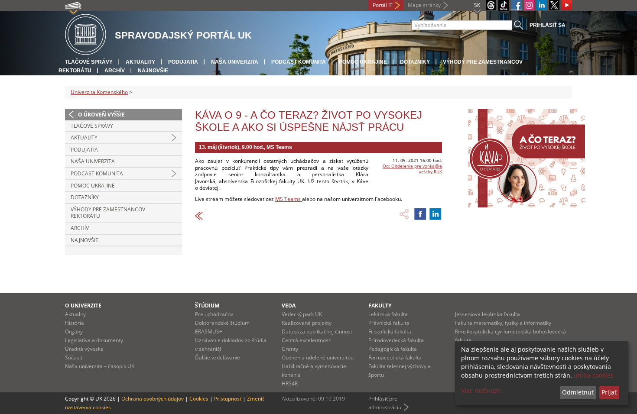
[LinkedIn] (541, 5)
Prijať (609, 392)
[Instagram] (529, 5)
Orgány (74, 331)
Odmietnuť (578, 392)
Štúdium (207, 305)
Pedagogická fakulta (392, 349)
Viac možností (481, 390)
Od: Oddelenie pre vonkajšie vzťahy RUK (412, 169)
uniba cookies (594, 375)
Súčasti (73, 357)
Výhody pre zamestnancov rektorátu (108, 213)
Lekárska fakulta (388, 314)
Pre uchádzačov (214, 314)
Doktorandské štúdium (222, 323)
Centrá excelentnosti (307, 340)
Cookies (198, 398)
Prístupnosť (227, 398)
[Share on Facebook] (420, 213)
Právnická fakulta (389, 323)
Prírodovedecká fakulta (396, 340)
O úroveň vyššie (101, 114)
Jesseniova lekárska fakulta (487, 314)
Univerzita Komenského (99, 92)
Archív (114, 71)
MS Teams (288, 199)
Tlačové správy (89, 62)
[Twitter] (554, 5)
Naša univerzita (234, 62)
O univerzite (83, 305)
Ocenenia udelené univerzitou (318, 357)
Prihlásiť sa (548, 25)
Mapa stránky (424, 5)
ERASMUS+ (208, 331)
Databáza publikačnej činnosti (318, 331)
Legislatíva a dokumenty (94, 340)
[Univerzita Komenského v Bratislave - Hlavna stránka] (85, 35)
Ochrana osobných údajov (152, 398)
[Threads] (491, 5)
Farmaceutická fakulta (395, 357)
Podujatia (183, 62)
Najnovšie (153, 71)
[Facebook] (516, 5)
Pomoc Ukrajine (363, 62)
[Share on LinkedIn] (435, 213)
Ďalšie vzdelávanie (217, 357)
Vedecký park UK (302, 314)
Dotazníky (415, 62)
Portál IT (383, 5)
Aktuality (140, 62)
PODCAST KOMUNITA (298, 62)
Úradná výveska (84, 349)
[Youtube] (567, 5)
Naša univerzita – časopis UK (99, 366)
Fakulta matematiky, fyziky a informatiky (503, 323)
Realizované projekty (307, 323)
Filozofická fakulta (389, 331)
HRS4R (290, 383)
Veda (289, 305)
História (74, 323)
